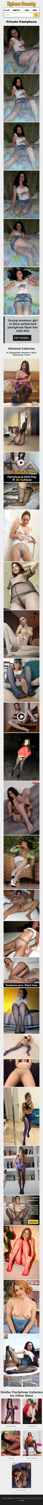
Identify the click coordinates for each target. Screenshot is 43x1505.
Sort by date (16, 10)
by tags (27, 10)
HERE (21, 1500)
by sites (35, 10)
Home (7, 10)
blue (33, 353)
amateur (25, 353)
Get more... (22, 337)
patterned (18, 355)
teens (27, 355)
